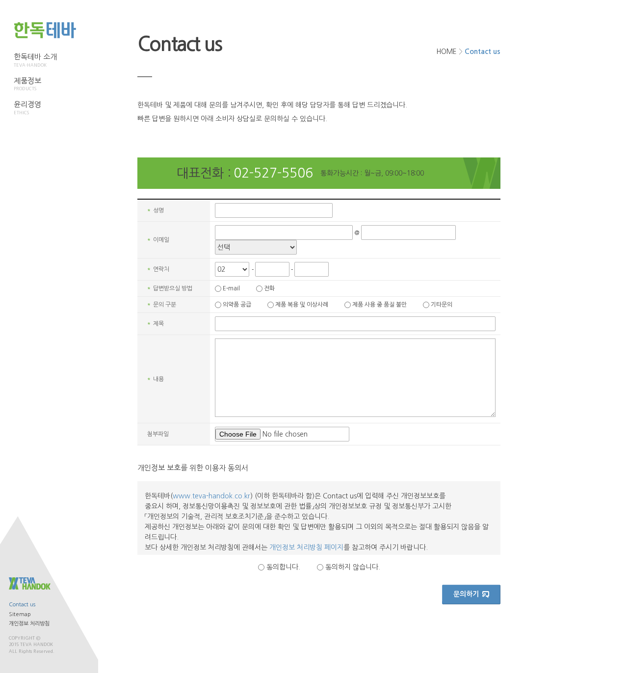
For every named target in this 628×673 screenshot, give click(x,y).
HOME (446, 51)
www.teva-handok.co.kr (211, 495)
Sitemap (20, 614)
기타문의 (441, 305)
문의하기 (466, 594)
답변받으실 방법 (169, 288)
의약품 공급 (237, 305)
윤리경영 (27, 108)
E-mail (231, 288)
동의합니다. (283, 567)
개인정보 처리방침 (29, 623)
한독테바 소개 (35, 60)
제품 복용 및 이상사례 (301, 305)
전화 (269, 288)
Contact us (22, 604)
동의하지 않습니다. (352, 567)
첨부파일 (158, 434)
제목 (155, 324)
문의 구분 (161, 305)
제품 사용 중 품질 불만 (379, 305)
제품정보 (27, 84)
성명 (155, 210)
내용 (155, 379)
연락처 (158, 269)
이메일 (158, 240)
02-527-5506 (273, 173)
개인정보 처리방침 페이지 (306, 547)
